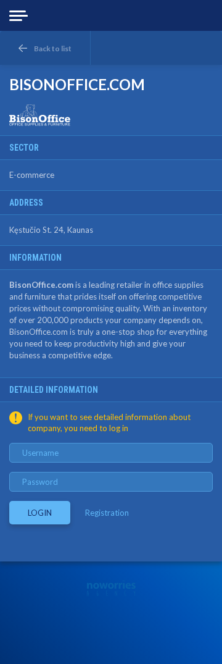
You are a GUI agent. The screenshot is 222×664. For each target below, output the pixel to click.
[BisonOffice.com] (40, 115)
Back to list (53, 48)
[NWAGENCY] (111, 588)
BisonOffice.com (41, 285)
